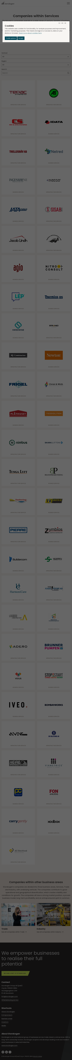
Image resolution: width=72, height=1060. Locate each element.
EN (62, 23)
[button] (11, 38)
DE (65, 23)
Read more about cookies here (30, 33)
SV (59, 23)
